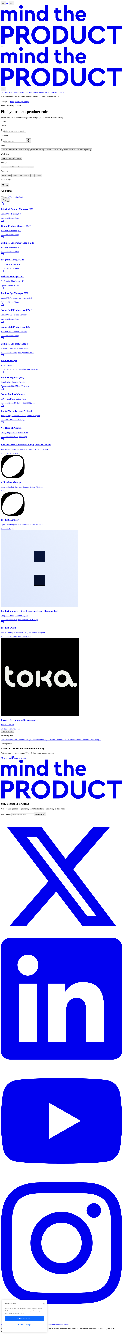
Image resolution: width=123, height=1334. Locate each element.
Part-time (13, 167)
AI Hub (12, 92)
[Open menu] (3, 3)
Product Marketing (37, 150)
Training (42, 92)
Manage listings (23, 102)
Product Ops (57, 150)
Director (27, 175)
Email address (6, 814)
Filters (7, 201)
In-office (18, 158)
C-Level (38, 175)
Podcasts (20, 92)
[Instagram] (61, 1303)
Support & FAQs (62, 1324)
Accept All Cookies (24, 1318)
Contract (21, 167)
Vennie (60, 92)
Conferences (51, 92)
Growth (48, 150)
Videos (27, 92)
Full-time (5, 167)
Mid (9, 175)
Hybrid (11, 158)
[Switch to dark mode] (11, 3)
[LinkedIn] (61, 1059)
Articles (5, 92)
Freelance (29, 167)
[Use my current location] (28, 140)
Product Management (9, 150)
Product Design (24, 150)
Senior (14, 175)
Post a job (13, 102)
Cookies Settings (24, 1325)
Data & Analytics (69, 150)
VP (32, 175)
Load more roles (7, 731)
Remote (4, 158)
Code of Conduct (49, 1324)
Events (34, 92)
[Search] (7, 4)
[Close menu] (3, 89)
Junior (4, 175)
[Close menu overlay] (2, 46)
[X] (61, 937)
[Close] (44, 1303)
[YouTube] (61, 1181)
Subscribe (38, 815)
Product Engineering (84, 150)
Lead (20, 175)
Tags (6, 185)
